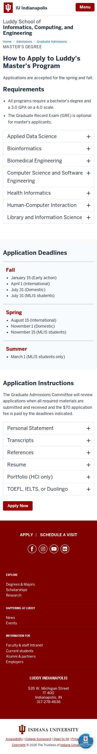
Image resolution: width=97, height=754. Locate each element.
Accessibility (14, 739)
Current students (19, 651)
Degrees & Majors (20, 584)
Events (11, 623)
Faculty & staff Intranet (24, 645)
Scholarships (16, 590)
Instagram (43, 548)
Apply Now (17, 505)
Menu (85, 7)
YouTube (53, 548)
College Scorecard (38, 739)
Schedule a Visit (58, 534)
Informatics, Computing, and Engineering (38, 27)
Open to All (61, 739)
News (10, 617)
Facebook (32, 548)
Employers (14, 662)
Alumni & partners (21, 656)
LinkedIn (64, 548)
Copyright (19, 745)
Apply (26, 534)
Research (13, 595)
